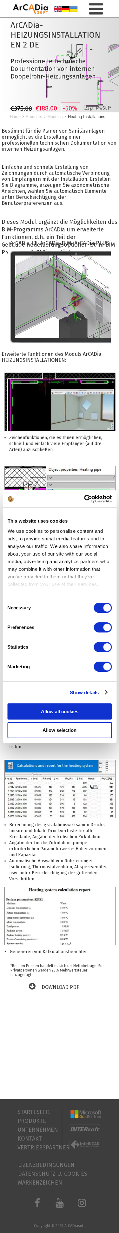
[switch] (103, 627)
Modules (55, 116)
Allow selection (59, 730)
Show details (84, 692)
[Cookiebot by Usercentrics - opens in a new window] (85, 499)
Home (15, 116)
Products (34, 116)
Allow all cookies (59, 711)
